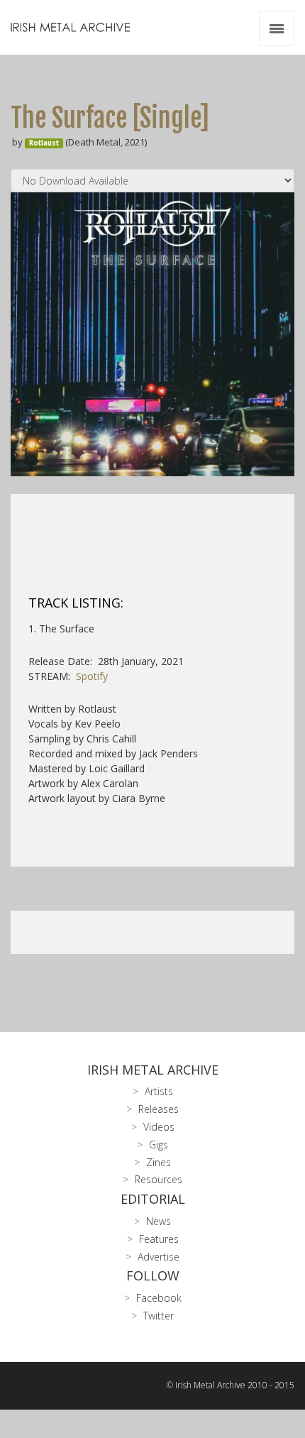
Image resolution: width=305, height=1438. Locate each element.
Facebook (159, 1298)
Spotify (92, 676)
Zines (158, 1162)
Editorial (153, 1198)
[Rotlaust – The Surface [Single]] (152, 334)
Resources (158, 1179)
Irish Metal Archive (152, 1069)
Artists (159, 1091)
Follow (152, 1275)
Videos (158, 1127)
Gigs (158, 1144)
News (158, 1221)
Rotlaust (44, 143)
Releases (158, 1109)
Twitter (158, 1315)
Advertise (158, 1256)
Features (159, 1239)
